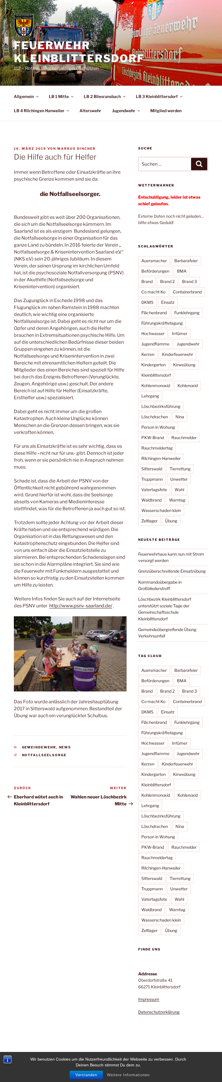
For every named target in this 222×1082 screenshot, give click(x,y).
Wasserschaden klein (161, 510)
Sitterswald (151, 468)
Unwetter (179, 479)
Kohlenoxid (187, 385)
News (65, 747)
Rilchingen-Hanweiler (161, 458)
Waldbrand (151, 499)
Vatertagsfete (154, 489)
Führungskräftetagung (162, 323)
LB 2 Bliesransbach (102, 96)
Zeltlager (149, 520)
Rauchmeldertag (157, 447)
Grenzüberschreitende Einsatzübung (172, 571)
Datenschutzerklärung (159, 1011)
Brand (147, 281)
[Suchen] (199, 164)
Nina (179, 416)
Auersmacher (154, 260)
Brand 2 (167, 281)
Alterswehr (90, 110)
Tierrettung (180, 468)
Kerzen (147, 354)
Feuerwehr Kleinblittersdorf (79, 52)
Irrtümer (179, 333)
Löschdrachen (154, 416)
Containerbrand (187, 291)
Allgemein (24, 96)
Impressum (148, 999)
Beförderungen (155, 271)
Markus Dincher (76, 149)
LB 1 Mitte (59, 96)
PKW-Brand (152, 437)
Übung (171, 520)
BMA (181, 271)
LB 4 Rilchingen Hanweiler (39, 110)
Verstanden (86, 1075)
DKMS (147, 302)
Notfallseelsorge (44, 755)
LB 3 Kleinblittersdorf (157, 96)
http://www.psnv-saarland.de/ (80, 605)
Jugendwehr (123, 110)
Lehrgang (150, 395)
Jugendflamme (155, 343)
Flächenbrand (154, 312)
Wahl (179, 489)
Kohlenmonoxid (155, 385)
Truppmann (152, 479)
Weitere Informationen (128, 1075)
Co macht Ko (153, 291)
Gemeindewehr (39, 747)
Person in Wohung (158, 427)
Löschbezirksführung (160, 406)
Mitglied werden (166, 110)
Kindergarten (153, 364)
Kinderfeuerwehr (177, 354)
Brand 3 (189, 281)
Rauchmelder (184, 437)
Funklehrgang (186, 312)
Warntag (177, 499)
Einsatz (168, 302)
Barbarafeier (186, 260)
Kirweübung (184, 364)
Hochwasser (152, 333)
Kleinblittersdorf (156, 375)
